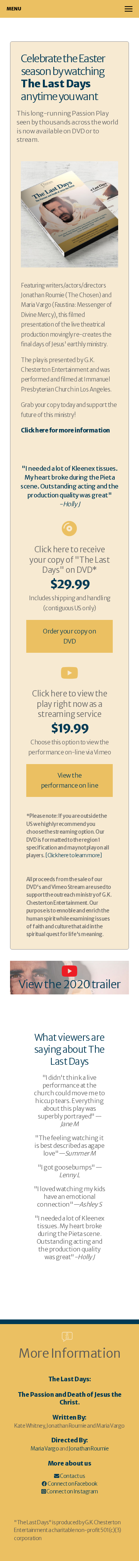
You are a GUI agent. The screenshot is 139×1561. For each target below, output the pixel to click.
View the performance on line (69, 780)
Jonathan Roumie (89, 1448)
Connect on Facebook (72, 1484)
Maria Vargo (45, 1448)
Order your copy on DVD (69, 636)
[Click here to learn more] (73, 855)
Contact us (72, 1476)
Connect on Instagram (72, 1491)
